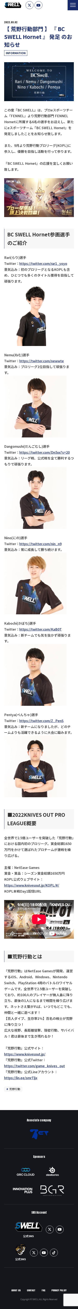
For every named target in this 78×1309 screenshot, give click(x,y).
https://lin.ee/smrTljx (20, 1077)
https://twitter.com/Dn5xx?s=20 (44, 452)
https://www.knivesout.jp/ (24, 1054)
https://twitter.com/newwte (41, 360)
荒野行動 (14, 1089)
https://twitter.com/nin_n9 (40, 543)
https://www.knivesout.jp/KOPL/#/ (31, 885)
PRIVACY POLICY (59, 1290)
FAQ (43, 1290)
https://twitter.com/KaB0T (40, 629)
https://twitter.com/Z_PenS (41, 720)
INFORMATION (16, 53)
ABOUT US (16, 1290)
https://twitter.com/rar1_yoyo (43, 263)
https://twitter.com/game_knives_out (34, 1065)
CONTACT (31, 1290)
